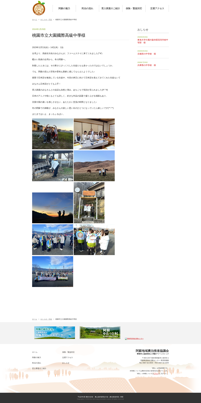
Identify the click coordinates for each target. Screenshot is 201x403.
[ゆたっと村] (100, 338)
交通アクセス (157, 8)
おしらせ (65, 363)
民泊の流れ (87, 8)
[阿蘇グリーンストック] (54, 338)
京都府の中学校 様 (146, 54)
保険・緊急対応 (134, 8)
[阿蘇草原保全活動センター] (134, 338)
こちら (156, 373)
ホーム (34, 20)
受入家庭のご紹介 (110, 8)
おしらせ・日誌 (46, 20)
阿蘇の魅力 (64, 8)
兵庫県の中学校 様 (146, 65)
